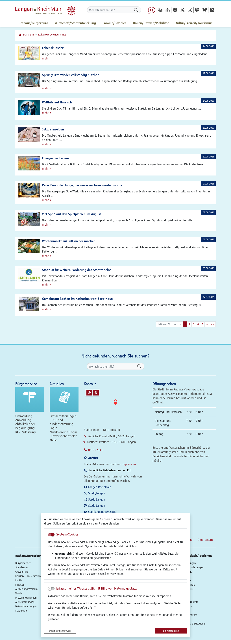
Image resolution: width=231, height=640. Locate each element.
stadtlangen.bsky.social (102, 511)
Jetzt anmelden (53, 129)
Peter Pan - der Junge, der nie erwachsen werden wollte (82, 185)
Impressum (128, 464)
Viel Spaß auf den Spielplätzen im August (71, 214)
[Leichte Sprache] (152, 10)
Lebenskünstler (53, 48)
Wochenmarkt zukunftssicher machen (68, 241)
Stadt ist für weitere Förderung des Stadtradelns (76, 270)
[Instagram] (189, 9)
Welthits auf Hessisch (57, 102)
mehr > (46, 58)
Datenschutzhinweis (60, 630)
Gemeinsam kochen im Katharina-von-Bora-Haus (77, 299)
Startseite (28, 34)
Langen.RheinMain (99, 487)
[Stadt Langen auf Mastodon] (197, 9)
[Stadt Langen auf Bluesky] (204, 9)
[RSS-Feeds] (212, 9)
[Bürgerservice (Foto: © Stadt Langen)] (29, 399)
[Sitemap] (167, 9)
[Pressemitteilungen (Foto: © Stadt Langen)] (64, 399)
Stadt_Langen (96, 493)
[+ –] (115, 405)
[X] (182, 9)
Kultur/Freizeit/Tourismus (52, 34)
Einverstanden (171, 630)
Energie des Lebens (55, 158)
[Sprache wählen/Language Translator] (160, 9)
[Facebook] (175, 9)
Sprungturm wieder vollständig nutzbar (70, 75)
